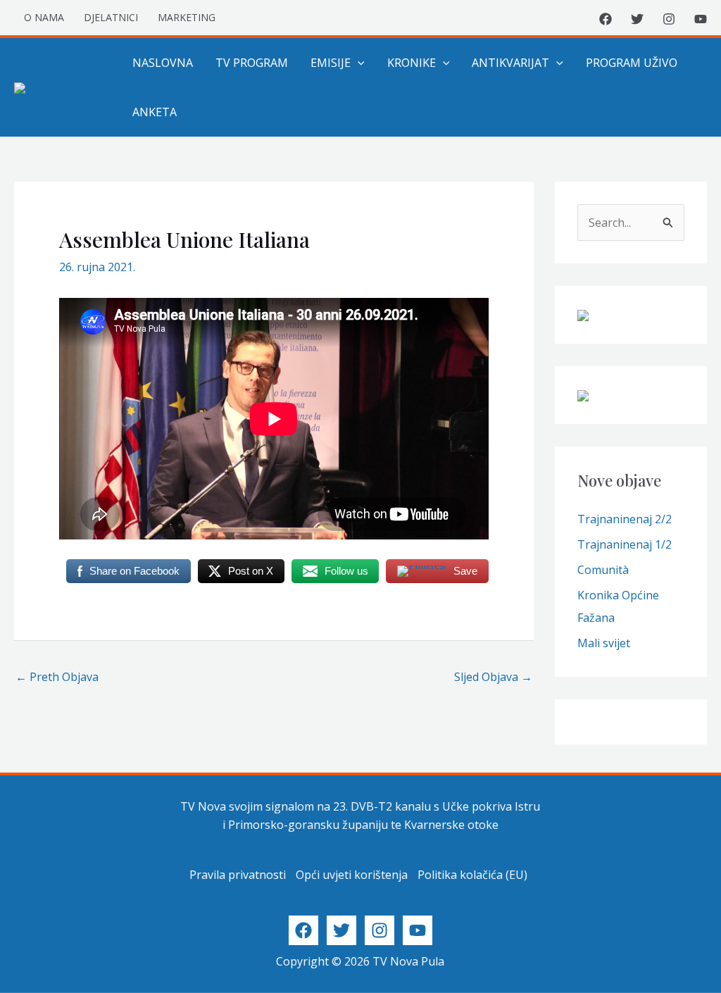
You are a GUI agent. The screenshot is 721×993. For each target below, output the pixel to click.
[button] (358, 62)
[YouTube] (700, 19)
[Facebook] (605, 19)
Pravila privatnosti (237, 874)
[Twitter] (637, 19)
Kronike (411, 62)
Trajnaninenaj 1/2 (624, 544)
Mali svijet (603, 643)
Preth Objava (57, 677)
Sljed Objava (493, 677)
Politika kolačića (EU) (472, 874)
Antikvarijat (510, 62)
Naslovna (162, 62)
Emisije (331, 62)
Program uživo (631, 62)
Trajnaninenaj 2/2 (624, 519)
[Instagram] (669, 19)
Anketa (154, 112)
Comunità (603, 569)
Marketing (186, 17)
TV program (251, 62)
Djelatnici (111, 17)
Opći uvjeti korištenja (352, 874)
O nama (44, 17)
